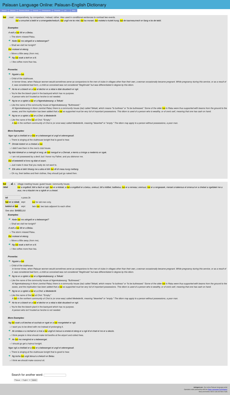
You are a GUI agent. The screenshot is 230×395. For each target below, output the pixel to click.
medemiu (94, 152)
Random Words (24, 10)
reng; (41, 152)
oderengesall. (67, 135)
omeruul (191, 187)
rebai (53, 89)
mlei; (77, 20)
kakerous (179, 187)
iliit (21, 32)
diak (60, 89)
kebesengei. (41, 339)
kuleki (111, 20)
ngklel (25, 100)
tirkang (31, 169)
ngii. (77, 89)
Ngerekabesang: (46, 100)
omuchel (25, 20)
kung (67, 169)
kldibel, (108, 187)
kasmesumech (133, 20)
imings (84, 152)
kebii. (159, 20)
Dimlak (15, 143)
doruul (33, 356)
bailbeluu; (116, 187)
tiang (146, 20)
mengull (54, 152)
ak (45, 152)
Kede (14, 40)
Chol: (40, 115)
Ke (13, 89)
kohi (28, 57)
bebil (34, 20)
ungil (66, 20)
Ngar (10, 135)
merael (169, 187)
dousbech (67, 89)
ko (74, 20)
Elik (13, 169)
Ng (13, 57)
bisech (25, 89)
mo (22, 40)
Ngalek (15, 74)
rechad (30, 330)
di (13, 160)
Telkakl (59, 100)
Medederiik (51, 115)
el (21, 49)
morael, (90, 20)
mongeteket (63, 322)
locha (17, 356)
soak (21, 57)
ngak (47, 322)
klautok (31, 190)
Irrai (40, 330)
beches (27, 322)
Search (4, 10)
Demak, (67, 152)
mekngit (32, 152)
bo (152, 20)
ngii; (47, 187)
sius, (19, 190)
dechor (42, 89)
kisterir (22, 143)
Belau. (30, 32)
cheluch (42, 356)
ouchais (38, 322)
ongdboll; (27, 187)
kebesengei (45, 135)
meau (62, 169)
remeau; (134, 187)
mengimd (26, 339)
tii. (35, 57)
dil (55, 169)
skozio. (111, 330)
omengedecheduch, (50, 20)
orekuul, (95, 187)
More (73, 10)
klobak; (61, 187)
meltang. (75, 169)
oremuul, (142, 187)
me (70, 20)
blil (101, 187)
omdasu (19, 330)
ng (32, 160)
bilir (48, 169)
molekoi (102, 20)
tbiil (33, 187)
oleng (76, 330)
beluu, (88, 187)
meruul (58, 330)
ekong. (25, 49)
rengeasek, (160, 187)
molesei (16, 49)
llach (40, 187)
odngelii (28, 40)
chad (94, 330)
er (38, 20)
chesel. (54, 190)
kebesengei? (43, 40)
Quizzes (12, 10)
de (125, 20)
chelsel (33, 143)
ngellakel (213, 187)
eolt (12, 32)
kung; (116, 20)
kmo (28, 160)
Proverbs (57, 10)
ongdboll (76, 187)
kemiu (76, 152)
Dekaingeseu (46, 10)
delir (25, 169)
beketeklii (18, 160)
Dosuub (35, 10)
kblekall (19, 152)
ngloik (43, 190)
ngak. (104, 152)
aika (18, 169)
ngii (15, 135)
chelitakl (23, 135)
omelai (67, 330)
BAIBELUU (20, 210)
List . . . (66, 10)
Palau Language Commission (217, 389)
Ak (13, 330)
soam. (43, 160)
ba (85, 20)
